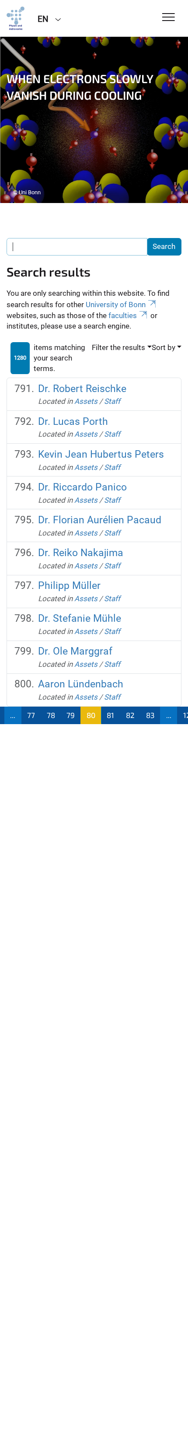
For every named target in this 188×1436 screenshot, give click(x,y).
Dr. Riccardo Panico (82, 487)
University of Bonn (116, 304)
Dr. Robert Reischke (82, 389)
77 (31, 715)
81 (110, 715)
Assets (85, 401)
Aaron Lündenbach (80, 684)
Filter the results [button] (118, 347)
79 (70, 715)
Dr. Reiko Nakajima (80, 553)
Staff (112, 401)
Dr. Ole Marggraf (75, 651)
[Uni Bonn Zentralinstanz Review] (15, 18)
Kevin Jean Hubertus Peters (101, 454)
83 (150, 715)
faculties (122, 315)
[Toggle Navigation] (168, 18)
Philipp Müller (69, 586)
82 (130, 715)
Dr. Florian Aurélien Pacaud (99, 520)
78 (51, 715)
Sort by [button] (163, 347)
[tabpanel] (94, 120)
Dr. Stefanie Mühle (79, 618)
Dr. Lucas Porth (73, 421)
